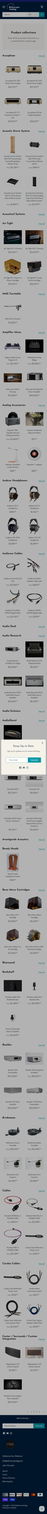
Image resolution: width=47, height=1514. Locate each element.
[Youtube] (24, 767)
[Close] (42, 743)
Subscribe (34, 760)
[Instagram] (27, 767)
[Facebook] (20, 767)
